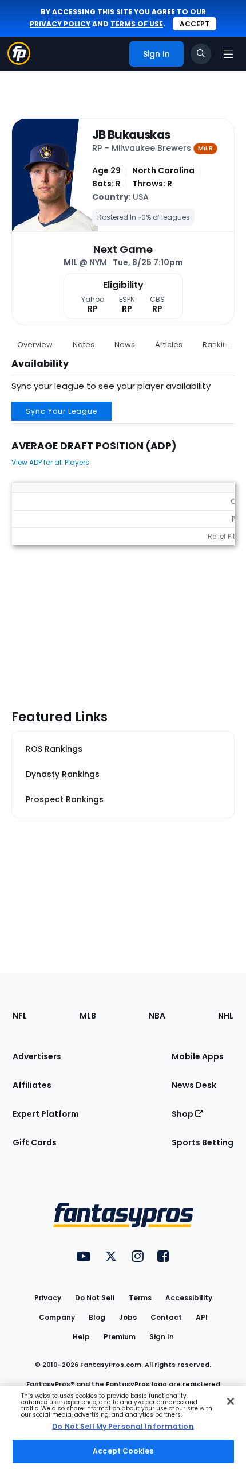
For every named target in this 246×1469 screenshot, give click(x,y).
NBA (157, 1015)
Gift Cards (35, 1142)
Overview (35, 344)
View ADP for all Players (50, 462)
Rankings (219, 344)
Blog (97, 1317)
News (124, 344)
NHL (225, 1015)
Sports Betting (202, 1142)
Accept (194, 24)
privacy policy (60, 24)
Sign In (161, 1337)
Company (57, 1317)
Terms (140, 1298)
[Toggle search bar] (201, 54)
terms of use (136, 24)
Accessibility (188, 1298)
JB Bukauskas (131, 135)
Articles (168, 344)
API (202, 1317)
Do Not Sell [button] (95, 1298)
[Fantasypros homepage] (18, 62)
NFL (20, 1015)
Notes (83, 344)
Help (81, 1337)
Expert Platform (46, 1114)
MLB (88, 1015)
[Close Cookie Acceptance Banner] (230, 1401)
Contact (166, 1317)
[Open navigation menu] (228, 54)
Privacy (47, 1298)
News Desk (194, 1085)
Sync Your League (61, 411)
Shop (183, 1114)
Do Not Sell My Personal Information (122, 1426)
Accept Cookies (123, 1451)
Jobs (128, 1317)
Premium (120, 1337)
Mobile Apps (198, 1056)
